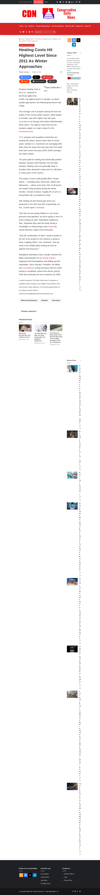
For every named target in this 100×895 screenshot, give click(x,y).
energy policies (49, 258)
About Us (88, 26)
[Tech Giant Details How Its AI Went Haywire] (72, 649)
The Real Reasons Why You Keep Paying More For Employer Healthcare (40, 337)
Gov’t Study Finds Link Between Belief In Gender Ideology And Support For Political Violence (80, 732)
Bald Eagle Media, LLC (52, 891)
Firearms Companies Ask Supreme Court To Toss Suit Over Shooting (80, 607)
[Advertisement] (74, 325)
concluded (39, 207)
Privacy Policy (68, 880)
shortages (56, 300)
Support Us (79, 26)
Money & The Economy (26, 45)
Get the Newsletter (58, 26)
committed (27, 268)
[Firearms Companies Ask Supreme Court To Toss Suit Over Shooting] (72, 581)
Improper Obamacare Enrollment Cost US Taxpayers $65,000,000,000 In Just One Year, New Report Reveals (80, 236)
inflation (45, 300)
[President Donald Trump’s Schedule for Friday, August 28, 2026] (72, 368)
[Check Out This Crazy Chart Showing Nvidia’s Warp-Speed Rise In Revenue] (72, 786)
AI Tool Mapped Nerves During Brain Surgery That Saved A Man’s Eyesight (80, 535)
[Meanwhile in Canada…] (72, 475)
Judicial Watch (45, 877)
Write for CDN (69, 26)
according (23, 121)
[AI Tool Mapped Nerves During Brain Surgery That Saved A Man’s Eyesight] (72, 506)
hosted (51, 226)
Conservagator (45, 874)
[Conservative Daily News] (50, 13)
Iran (26, 26)
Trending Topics (29, 39)
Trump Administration (43, 26)
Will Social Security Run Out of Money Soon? (24, 335)
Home (21, 26)
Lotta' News (44, 880)
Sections (32, 26)
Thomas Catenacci (24, 72)
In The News (38, 39)
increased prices (26, 131)
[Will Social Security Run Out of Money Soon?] (25, 328)
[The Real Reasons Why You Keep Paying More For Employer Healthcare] (40, 328)
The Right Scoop (45, 883)
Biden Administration (29, 300)
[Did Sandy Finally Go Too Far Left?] (72, 434)
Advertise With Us (69, 874)
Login (65, 877)
